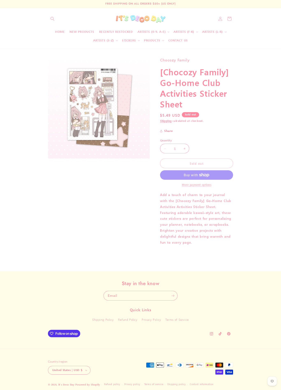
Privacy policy (132, 384)
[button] (52, 18)
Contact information (201, 384)
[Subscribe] (172, 296)
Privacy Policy (151, 320)
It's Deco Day (66, 384)
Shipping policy (176, 384)
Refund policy (112, 384)
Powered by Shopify (87, 384)
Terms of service (153, 384)
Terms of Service (177, 320)
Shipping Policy (103, 320)
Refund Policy (127, 320)
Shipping (166, 120)
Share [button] (168, 131)
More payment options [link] (196, 184)
